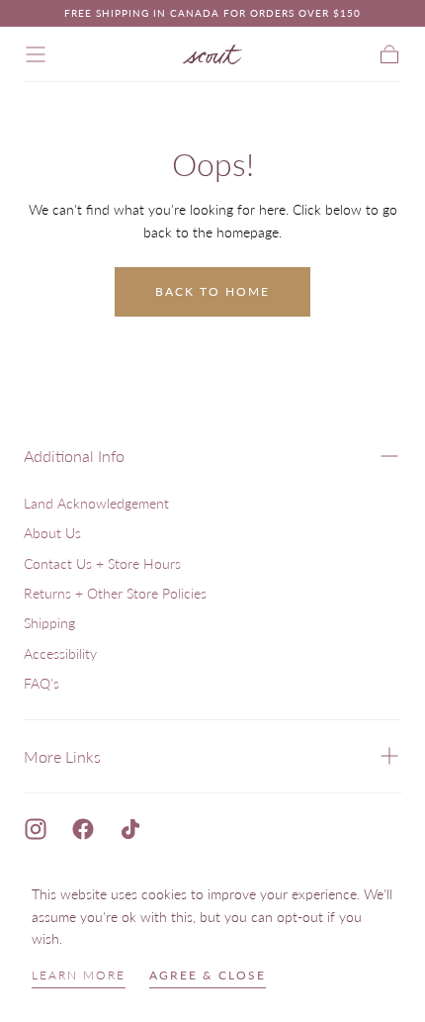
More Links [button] (62, 756)
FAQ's (41, 683)
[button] (35, 54)
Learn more (79, 975)
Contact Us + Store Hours (102, 563)
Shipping (49, 622)
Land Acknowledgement (96, 503)
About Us (52, 532)
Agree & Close (207, 975)
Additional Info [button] (74, 455)
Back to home (212, 291)
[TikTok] (130, 829)
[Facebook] (83, 829)
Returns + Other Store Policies (115, 593)
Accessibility (60, 653)
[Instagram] (35, 829)
